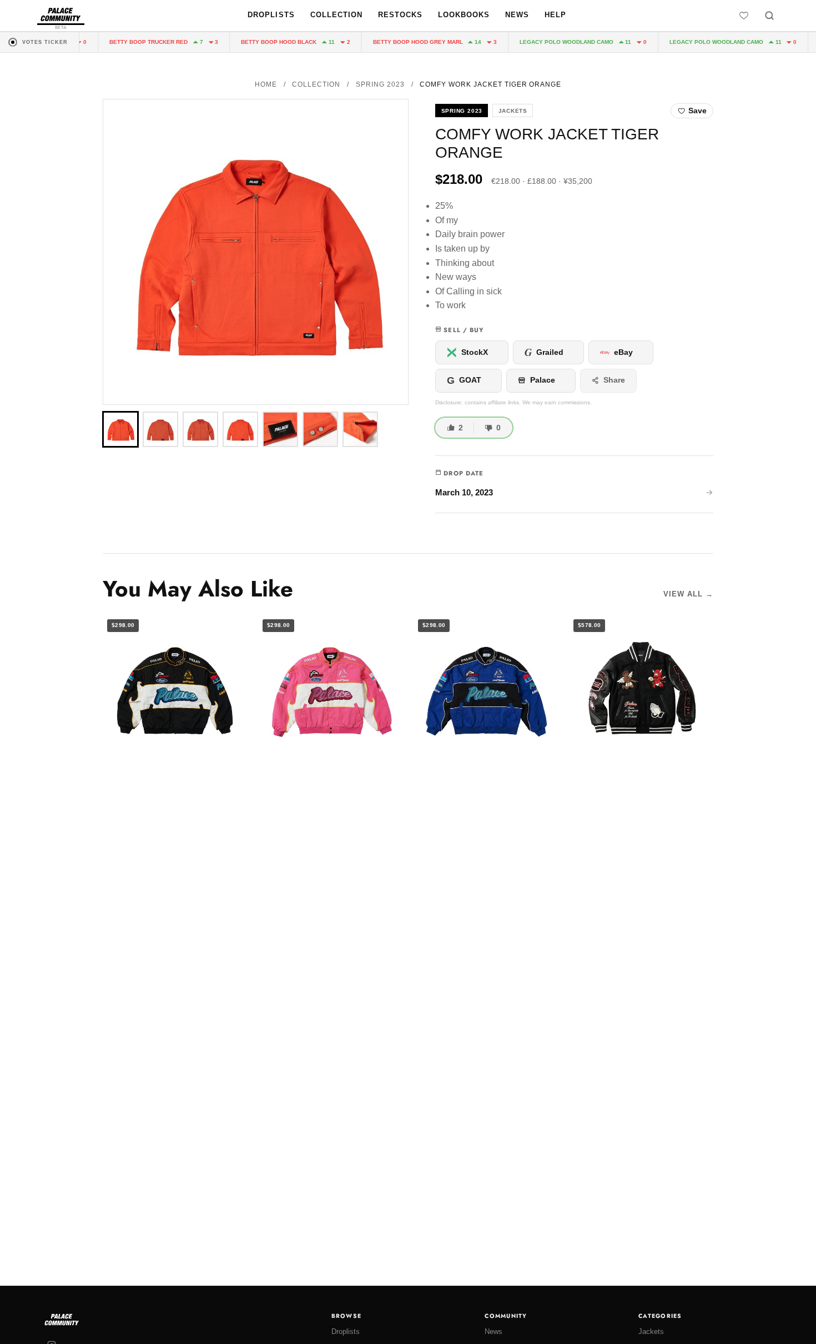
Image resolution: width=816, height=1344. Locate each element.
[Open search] (769, 15)
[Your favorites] (743, 15)
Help (555, 15)
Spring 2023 (380, 84)
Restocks (400, 15)
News (517, 15)
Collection (336, 15)
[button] (256, 252)
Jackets (651, 1331)
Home (266, 84)
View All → (688, 594)
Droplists (271, 15)
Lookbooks (464, 15)
